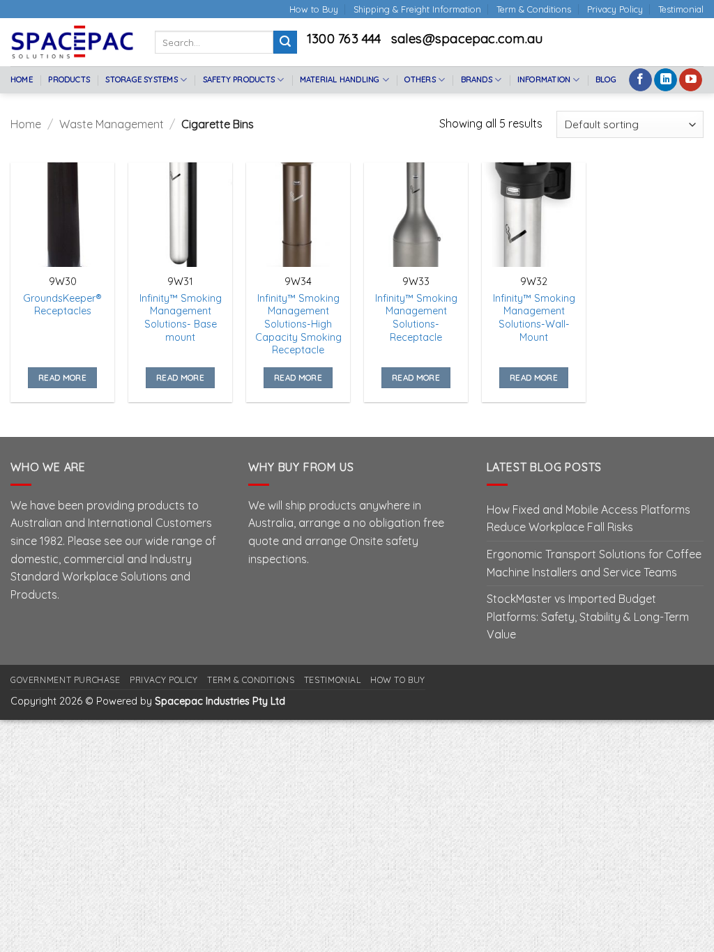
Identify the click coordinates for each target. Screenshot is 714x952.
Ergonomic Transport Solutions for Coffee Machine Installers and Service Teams (594, 563)
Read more (62, 377)
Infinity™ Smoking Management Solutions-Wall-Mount (534, 318)
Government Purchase (65, 680)
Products (69, 79)
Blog (605, 79)
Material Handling (340, 79)
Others (419, 79)
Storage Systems (141, 79)
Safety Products (239, 79)
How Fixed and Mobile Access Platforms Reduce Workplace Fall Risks (588, 518)
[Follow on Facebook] (640, 80)
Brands (476, 79)
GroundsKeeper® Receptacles (62, 305)
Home (21, 79)
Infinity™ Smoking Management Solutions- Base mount (180, 318)
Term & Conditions (533, 9)
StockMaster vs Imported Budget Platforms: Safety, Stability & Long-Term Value (588, 616)
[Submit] (285, 42)
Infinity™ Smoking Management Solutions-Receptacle (416, 318)
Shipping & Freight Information (417, 9)
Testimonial (681, 9)
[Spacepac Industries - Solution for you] (72, 41)
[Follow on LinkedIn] (665, 80)
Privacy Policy (615, 9)
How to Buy (313, 9)
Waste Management (111, 124)
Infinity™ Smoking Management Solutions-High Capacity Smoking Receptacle (298, 324)
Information (543, 79)
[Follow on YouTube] (690, 80)
